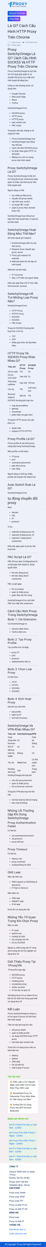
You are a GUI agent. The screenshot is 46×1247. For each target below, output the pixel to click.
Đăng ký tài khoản (17, 13)
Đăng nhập (14, 19)
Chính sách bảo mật (18, 1233)
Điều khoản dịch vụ (17, 1229)
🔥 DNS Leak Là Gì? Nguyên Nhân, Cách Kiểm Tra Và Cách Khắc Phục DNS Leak (22, 1085)
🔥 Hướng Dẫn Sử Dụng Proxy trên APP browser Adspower (21, 1107)
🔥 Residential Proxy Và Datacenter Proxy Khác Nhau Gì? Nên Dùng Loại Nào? (22, 1096)
